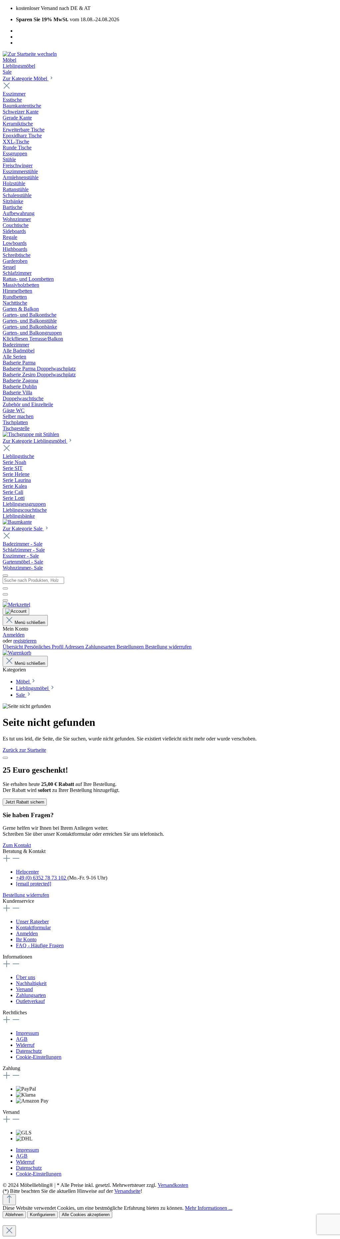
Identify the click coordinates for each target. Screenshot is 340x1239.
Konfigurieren (42, 1214)
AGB (22, 1039)
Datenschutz (29, 1051)
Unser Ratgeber (32, 921)
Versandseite (127, 1191)
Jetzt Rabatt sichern (24, 802)
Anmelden (14, 635)
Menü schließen (30, 622)
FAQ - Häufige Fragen (40, 945)
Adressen (74, 647)
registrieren (25, 641)
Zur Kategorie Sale (23, 528)
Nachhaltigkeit (31, 983)
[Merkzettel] (16, 604)
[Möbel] (31, 434)
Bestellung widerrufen (168, 647)
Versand (24, 989)
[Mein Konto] (16, 611)
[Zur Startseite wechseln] (30, 54)
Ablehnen (14, 1214)
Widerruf (25, 1045)
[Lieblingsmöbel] (17, 522)
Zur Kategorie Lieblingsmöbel (35, 441)
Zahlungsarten (101, 647)
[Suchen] (5, 588)
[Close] (5, 758)
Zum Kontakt (17, 845)
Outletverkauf (30, 1001)
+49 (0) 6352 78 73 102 (41, 878)
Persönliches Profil (44, 647)
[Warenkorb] (17, 653)
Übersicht (13, 647)
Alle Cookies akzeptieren (86, 1214)
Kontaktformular (33, 927)
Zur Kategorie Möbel (25, 78)
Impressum (27, 1033)
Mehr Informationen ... (208, 1208)
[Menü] (5, 576)
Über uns (25, 977)
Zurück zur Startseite (24, 750)
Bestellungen (131, 647)
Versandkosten (173, 1185)
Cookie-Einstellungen (38, 1057)
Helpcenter (27, 872)
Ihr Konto (26, 939)
